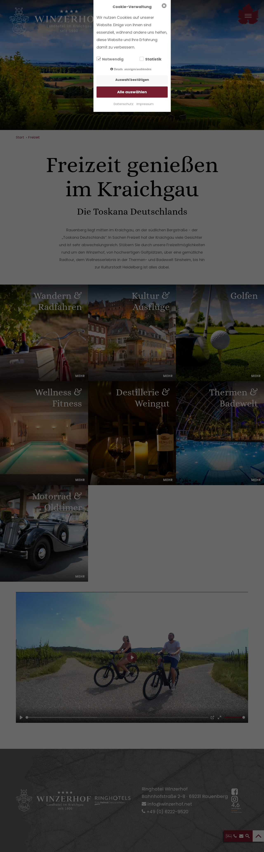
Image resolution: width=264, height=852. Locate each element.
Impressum (145, 104)
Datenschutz (123, 104)
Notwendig (113, 59)
